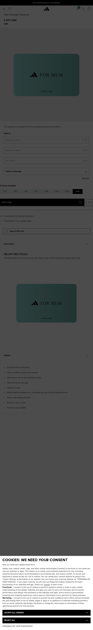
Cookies (47, 585)
